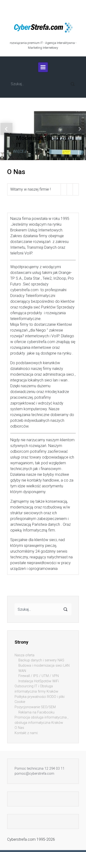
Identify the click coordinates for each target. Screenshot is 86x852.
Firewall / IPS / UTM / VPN (38, 676)
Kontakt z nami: (26, 733)
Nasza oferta (24, 655)
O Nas (19, 728)
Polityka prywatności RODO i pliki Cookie (39, 699)
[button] (6, 129)
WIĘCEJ (19, 151)
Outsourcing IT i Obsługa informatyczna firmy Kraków (36, 689)
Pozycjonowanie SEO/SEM (35, 707)
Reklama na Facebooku (36, 712)
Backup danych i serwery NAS (41, 660)
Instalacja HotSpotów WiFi (38, 681)
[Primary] (43, 67)
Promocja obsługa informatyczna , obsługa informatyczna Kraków (41, 720)
